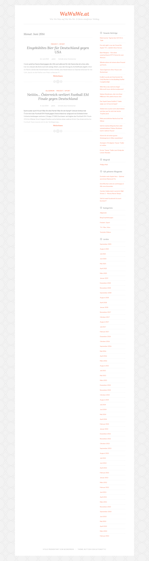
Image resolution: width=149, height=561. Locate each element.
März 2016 (103, 361)
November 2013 (105, 439)
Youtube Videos (105, 232)
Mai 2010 (103, 521)
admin (54, 59)
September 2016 (105, 346)
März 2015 (103, 380)
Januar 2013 (104, 477)
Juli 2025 (103, 254)
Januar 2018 (104, 307)
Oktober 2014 (105, 395)
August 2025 (104, 249)
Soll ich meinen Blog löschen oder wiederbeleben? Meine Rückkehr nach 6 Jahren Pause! (111, 128)
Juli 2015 (103, 370)
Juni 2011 (103, 492)
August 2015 (104, 366)
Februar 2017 (104, 332)
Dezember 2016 (105, 336)
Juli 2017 (103, 327)
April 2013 (103, 468)
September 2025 (105, 244)
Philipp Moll (104, 164)
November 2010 (105, 507)
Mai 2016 (103, 351)
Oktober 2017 (105, 317)
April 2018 (103, 302)
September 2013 (105, 448)
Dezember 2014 (105, 385)
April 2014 (103, 419)
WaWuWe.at (74, 13)
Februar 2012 (104, 487)
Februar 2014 (104, 424)
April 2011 (103, 497)
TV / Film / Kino (105, 227)
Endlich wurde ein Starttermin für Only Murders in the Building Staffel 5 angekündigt (112, 79)
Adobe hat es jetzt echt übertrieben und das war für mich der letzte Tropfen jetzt (112, 111)
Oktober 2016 (105, 341)
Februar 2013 (104, 473)
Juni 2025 (103, 259)
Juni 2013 (103, 463)
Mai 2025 (103, 264)
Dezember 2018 (105, 283)
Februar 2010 (104, 536)
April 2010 (103, 526)
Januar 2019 (104, 278)
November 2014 (105, 390)
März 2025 (103, 273)
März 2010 (103, 531)
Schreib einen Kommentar (67, 59)
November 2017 (105, 312)
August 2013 (104, 453)
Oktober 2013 (105, 443)
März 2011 (103, 502)
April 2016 (103, 356)
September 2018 (105, 293)
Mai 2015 (103, 375)
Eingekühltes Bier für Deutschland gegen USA (58, 50)
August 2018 (104, 297)
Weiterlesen (63, 76)
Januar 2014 (104, 429)
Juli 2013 (103, 458)
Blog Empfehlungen (106, 217)
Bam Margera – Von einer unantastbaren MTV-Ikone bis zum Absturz (112, 55)
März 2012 (103, 482)
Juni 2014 (103, 409)
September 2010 (105, 511)
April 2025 (103, 268)
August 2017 (104, 322)
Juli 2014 (103, 405)
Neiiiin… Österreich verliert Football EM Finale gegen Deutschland (58, 96)
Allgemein (50, 91)
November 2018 (105, 288)
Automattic (100, 549)
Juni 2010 (103, 516)
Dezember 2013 (105, 434)
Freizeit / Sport (58, 44)
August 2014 (104, 400)
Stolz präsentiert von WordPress (58, 549)
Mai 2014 (103, 414)
